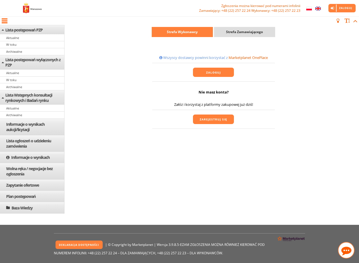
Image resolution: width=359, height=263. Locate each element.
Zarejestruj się (213, 119)
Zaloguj (345, 8)
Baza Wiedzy (22, 208)
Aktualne (12, 38)
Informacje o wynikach (30, 157)
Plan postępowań (21, 196)
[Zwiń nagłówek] (354, 20)
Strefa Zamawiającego (244, 31)
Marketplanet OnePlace (248, 57)
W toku (11, 44)
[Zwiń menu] (4, 20)
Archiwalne (14, 51)
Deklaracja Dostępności (79, 245)
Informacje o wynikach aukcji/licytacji (25, 127)
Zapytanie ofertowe (22, 185)
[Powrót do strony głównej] (32, 8)
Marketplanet (142, 244)
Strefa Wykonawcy (182, 31)
